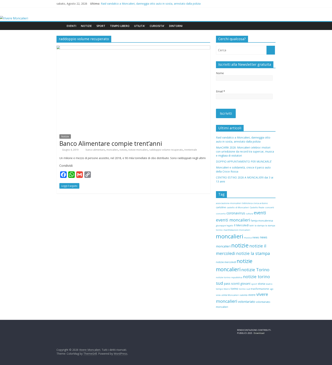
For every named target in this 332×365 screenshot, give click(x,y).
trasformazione (260, 288)
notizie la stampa (253, 253)
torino (234, 288)
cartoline (221, 207)
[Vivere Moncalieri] (14, 18)
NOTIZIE (86, 26)
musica (248, 237)
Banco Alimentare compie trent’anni (110, 143)
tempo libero (223, 288)
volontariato (246, 301)
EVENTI (71, 26)
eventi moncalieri (233, 220)
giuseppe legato (224, 225)
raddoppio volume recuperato (166, 149)
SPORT (100, 26)
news (255, 237)
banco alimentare (95, 149)
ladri (251, 225)
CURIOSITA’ (157, 26)
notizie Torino (255, 270)
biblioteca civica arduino (255, 203)
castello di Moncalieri (238, 207)
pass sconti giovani (237, 284)
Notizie (65, 136)
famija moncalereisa (262, 220)
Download (259, 333)
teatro (269, 283)
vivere (252, 295)
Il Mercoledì (241, 225)
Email (220, 91)
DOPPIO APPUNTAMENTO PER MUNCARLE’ (244, 161)
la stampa (260, 225)
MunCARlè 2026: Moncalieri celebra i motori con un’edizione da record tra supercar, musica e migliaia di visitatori (245, 151)
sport (254, 283)
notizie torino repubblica (229, 277)
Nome (220, 73)
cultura (249, 213)
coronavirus (236, 213)
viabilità (243, 295)
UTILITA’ (139, 26)
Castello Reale (257, 207)
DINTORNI (176, 26)
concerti (269, 207)
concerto (221, 213)
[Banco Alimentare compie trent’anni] (133, 48)
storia (261, 283)
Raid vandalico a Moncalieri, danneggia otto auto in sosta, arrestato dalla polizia (151, 3)
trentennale (190, 149)
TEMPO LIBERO (119, 26)
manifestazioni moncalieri (236, 230)
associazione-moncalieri (229, 203)
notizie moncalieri (138, 149)
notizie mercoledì (226, 262)
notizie (123, 149)
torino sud (244, 288)
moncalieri (112, 149)
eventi (260, 213)
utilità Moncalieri (230, 295)
